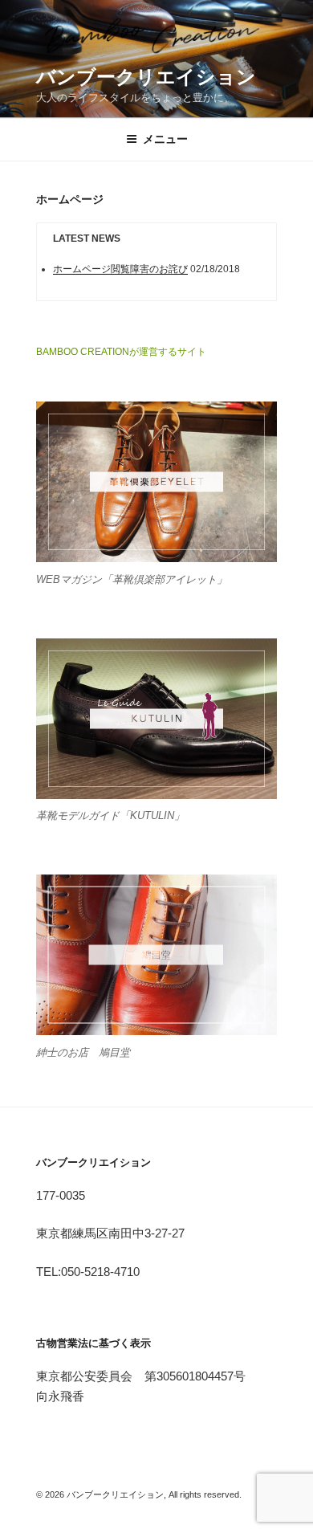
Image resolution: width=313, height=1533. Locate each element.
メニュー (165, 139)
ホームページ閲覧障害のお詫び (120, 269)
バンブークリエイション (146, 77)
